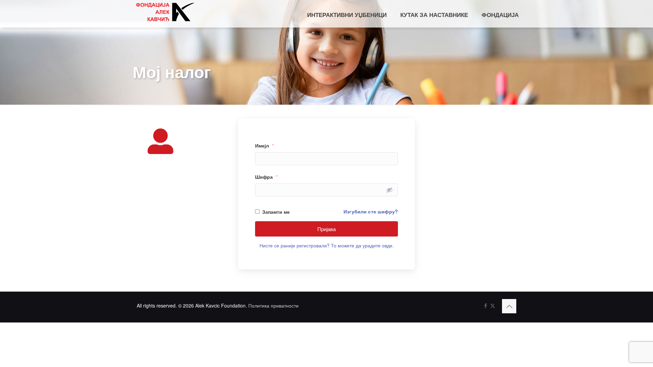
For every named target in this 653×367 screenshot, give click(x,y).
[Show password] (389, 190)
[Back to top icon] (509, 306)
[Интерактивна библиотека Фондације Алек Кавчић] (165, 12)
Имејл (264, 145)
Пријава (326, 228)
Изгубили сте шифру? (371, 211)
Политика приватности (273, 305)
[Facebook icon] (485, 305)
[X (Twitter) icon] (492, 305)
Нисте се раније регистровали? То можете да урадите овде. (326, 245)
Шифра (266, 176)
